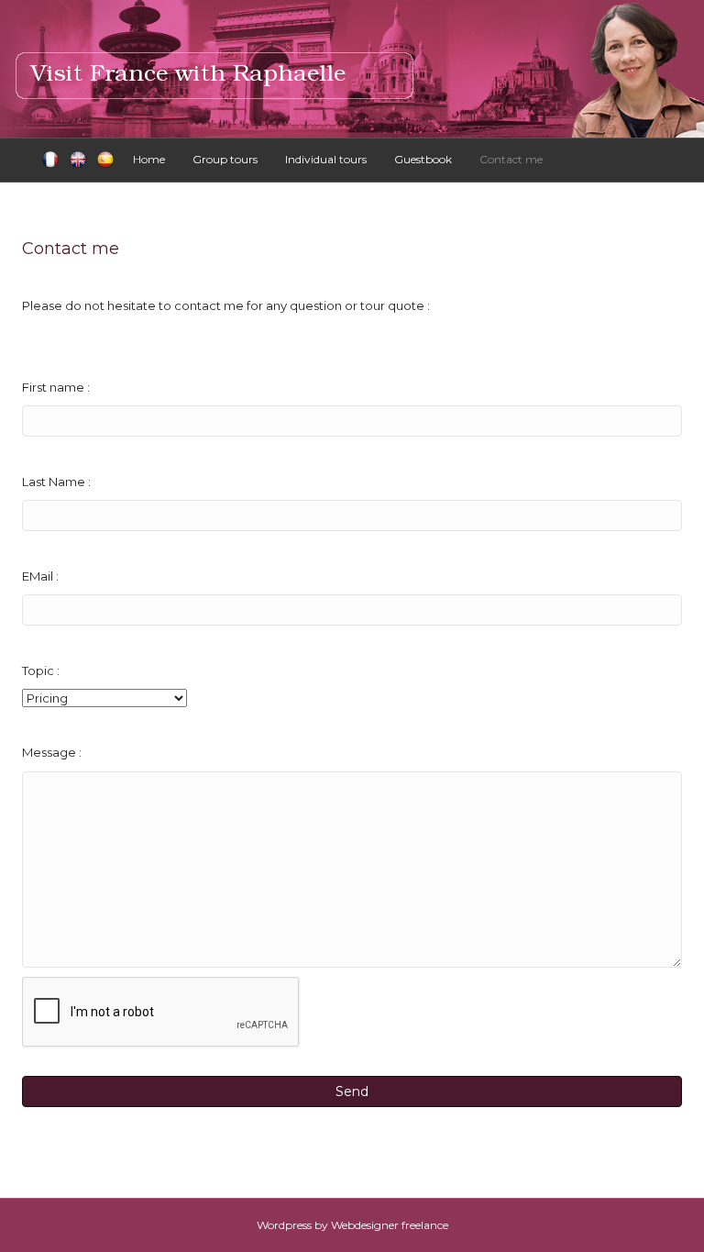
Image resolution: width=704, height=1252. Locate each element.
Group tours (225, 159)
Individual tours (326, 159)
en (78, 160)
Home (149, 159)
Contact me (511, 159)
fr (50, 160)
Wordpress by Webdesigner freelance (352, 1225)
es (105, 160)
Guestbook (423, 159)
